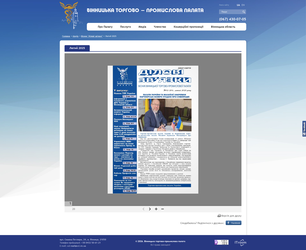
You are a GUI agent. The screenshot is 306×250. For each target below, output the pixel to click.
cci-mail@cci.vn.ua (76, 245)
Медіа (142, 27)
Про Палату (105, 27)
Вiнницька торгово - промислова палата (145, 11)
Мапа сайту (224, 5)
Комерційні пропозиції (188, 27)
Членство (160, 27)
